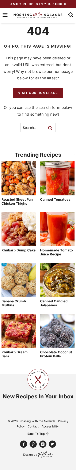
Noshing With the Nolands (38, 15)
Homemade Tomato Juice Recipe (56, 252)
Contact (33, 426)
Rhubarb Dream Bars (14, 354)
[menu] (5, 15)
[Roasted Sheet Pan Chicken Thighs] (18, 193)
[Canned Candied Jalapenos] (57, 295)
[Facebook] (23, 444)
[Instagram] (42, 444)
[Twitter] (52, 444)
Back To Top (36, 433)
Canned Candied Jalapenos (54, 303)
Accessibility (50, 426)
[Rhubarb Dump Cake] (18, 244)
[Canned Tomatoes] (57, 193)
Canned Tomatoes (55, 199)
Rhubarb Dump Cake (18, 250)
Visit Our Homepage (38, 93)
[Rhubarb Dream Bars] (18, 346)
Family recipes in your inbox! (38, 4)
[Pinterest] (33, 444)
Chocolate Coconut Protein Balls (56, 354)
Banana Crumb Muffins (13, 303)
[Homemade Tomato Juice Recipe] (57, 244)
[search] (71, 15)
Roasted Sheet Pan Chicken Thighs (17, 201)
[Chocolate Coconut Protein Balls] (57, 346)
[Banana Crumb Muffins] (18, 295)
